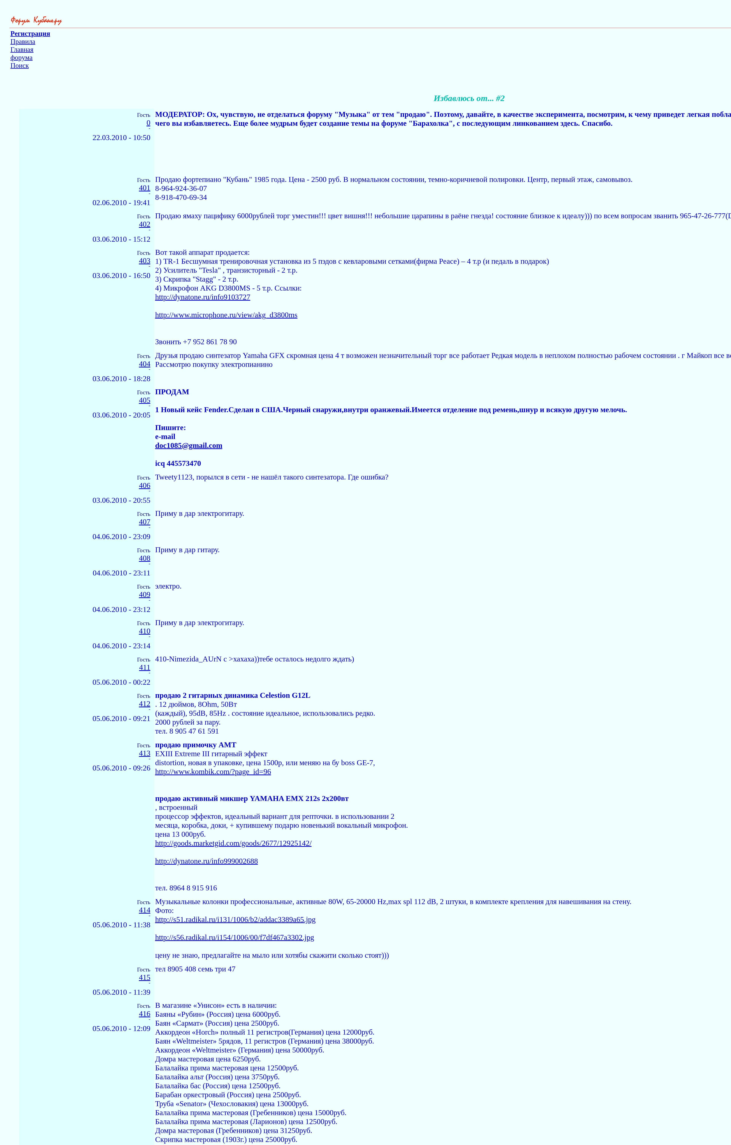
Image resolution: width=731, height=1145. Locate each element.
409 (144, 594)
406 (144, 485)
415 (144, 977)
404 (144, 364)
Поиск (19, 65)
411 (144, 667)
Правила (22, 41)
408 (144, 558)
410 (144, 631)
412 (144, 704)
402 (144, 224)
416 (144, 1014)
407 (144, 522)
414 (144, 910)
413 (144, 753)
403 (144, 261)
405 (144, 400)
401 (144, 188)
